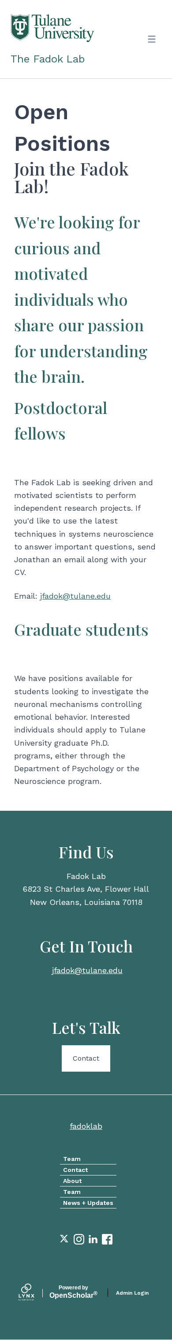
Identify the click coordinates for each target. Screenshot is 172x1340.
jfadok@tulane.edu (75, 595)
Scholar (73, 1292)
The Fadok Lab (48, 59)
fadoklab (86, 1126)
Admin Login (132, 1293)
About (72, 1180)
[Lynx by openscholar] (34, 1293)
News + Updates (88, 1202)
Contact (86, 1058)
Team (72, 1158)
